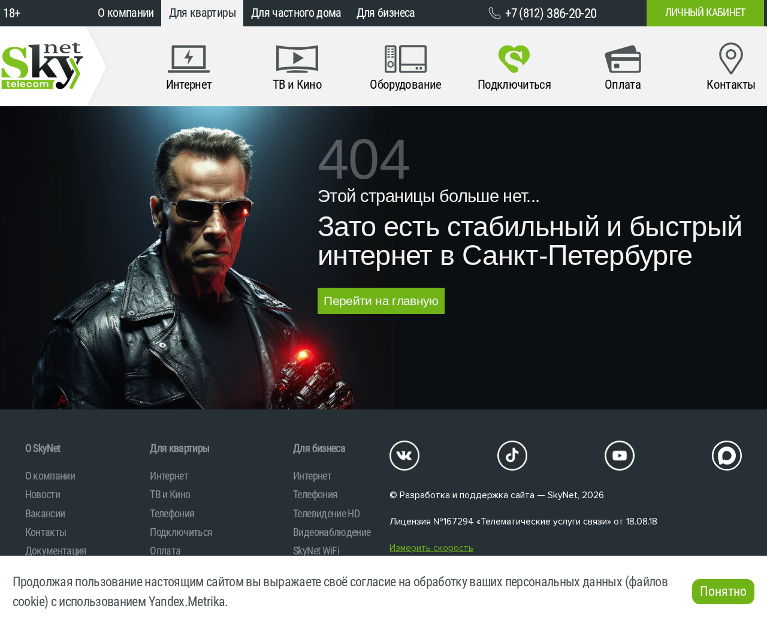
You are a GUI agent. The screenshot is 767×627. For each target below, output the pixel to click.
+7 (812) (550, 13)
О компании (126, 13)
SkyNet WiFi (316, 550)
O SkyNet (43, 448)
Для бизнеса (386, 13)
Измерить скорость (431, 548)
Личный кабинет (705, 12)
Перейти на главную (381, 301)
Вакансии (45, 513)
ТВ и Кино (170, 494)
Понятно (723, 591)
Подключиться (181, 532)
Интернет (169, 475)
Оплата (165, 550)
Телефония (172, 513)
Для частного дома (296, 13)
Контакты (46, 532)
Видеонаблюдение (331, 532)
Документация (56, 550)
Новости (42, 494)
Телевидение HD (326, 513)
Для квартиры (202, 13)
